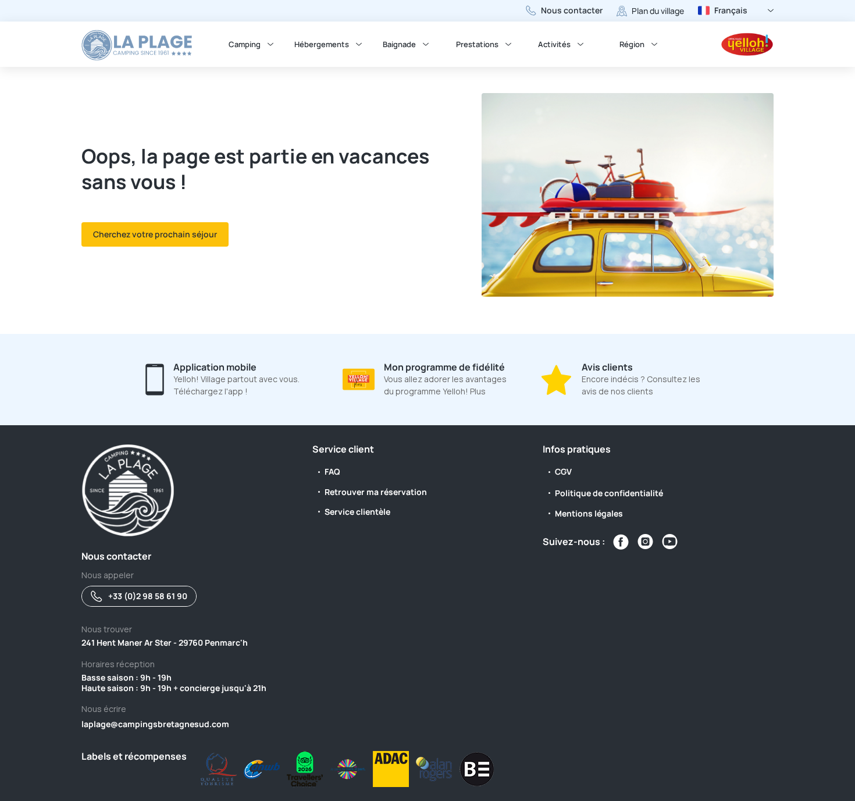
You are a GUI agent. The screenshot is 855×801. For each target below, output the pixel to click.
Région (631, 44)
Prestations (477, 44)
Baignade (399, 44)
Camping (245, 44)
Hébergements (321, 44)
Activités (554, 44)
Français (730, 10)
